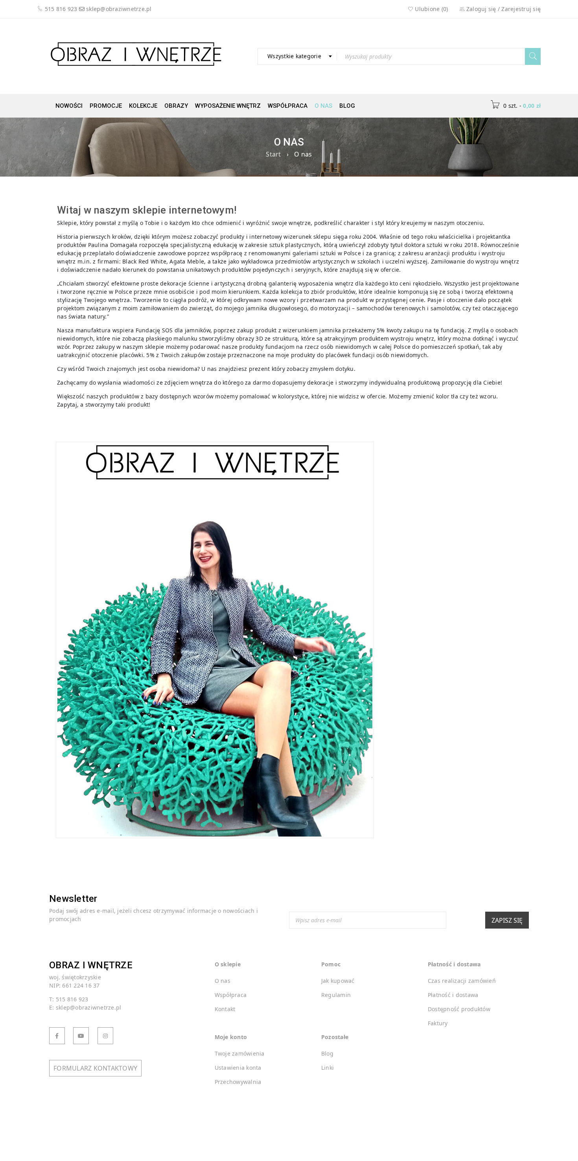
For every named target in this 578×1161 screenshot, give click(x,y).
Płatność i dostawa (453, 995)
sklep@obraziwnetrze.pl (119, 9)
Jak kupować (338, 980)
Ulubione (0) (430, 9)
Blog (347, 105)
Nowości (69, 105)
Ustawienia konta (238, 1067)
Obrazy (176, 105)
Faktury (438, 1023)
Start (273, 154)
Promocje (106, 105)
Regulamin (336, 995)
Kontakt (225, 1009)
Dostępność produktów (459, 1009)
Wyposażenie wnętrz (228, 105)
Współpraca (287, 105)
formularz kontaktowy (95, 1068)
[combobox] (297, 56)
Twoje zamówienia (240, 1053)
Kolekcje (143, 105)
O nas (323, 105)
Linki (327, 1067)
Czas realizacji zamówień (462, 980)
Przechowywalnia (238, 1081)
